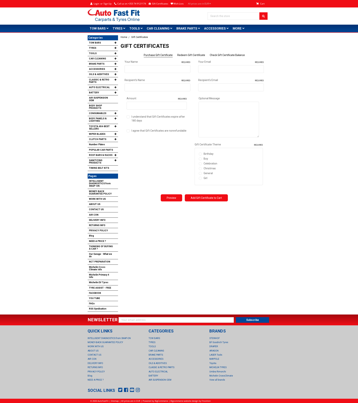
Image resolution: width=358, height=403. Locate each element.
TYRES (118, 28)
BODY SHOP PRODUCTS (95, 106)
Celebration (210, 163)
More (237, 28)
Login (96, 3)
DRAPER (213, 346)
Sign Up (107, 3)
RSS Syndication (97, 308)
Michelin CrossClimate (221, 375)
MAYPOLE (214, 359)
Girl (205, 178)
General (208, 173)
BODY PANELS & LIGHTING (98, 119)
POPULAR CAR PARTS (101, 150)
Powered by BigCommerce (155, 400)
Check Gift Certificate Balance (227, 55)
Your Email (231, 61)
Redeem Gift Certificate (191, 55)
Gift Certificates (160, 3)
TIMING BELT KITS (99, 168)
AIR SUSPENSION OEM (98, 99)
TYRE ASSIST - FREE (100, 288)
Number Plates (97, 144)
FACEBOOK (95, 293)
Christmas (210, 168)
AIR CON (93, 215)
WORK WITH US (97, 199)
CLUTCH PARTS (97, 139)
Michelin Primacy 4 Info (99, 275)
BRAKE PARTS (187, 28)
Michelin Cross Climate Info (97, 268)
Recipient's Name (157, 80)
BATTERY (94, 92)
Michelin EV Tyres (98, 282)
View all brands (217, 380)
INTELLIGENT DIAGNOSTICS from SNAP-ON (100, 183)
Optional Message (209, 98)
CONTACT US (96, 209)
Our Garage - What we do (100, 255)
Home (124, 37)
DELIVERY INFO (97, 220)
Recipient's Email (231, 80)
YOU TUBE (94, 298)
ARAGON (214, 350)
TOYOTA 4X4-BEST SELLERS (99, 127)
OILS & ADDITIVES (99, 74)
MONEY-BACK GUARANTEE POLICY (100, 192)
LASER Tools (215, 355)
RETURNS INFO (97, 225)
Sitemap (115, 400)
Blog (91, 235)
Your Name (157, 61)
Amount (157, 98)
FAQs (92, 303)
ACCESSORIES (215, 28)
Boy (206, 158)
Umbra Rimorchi (217, 371)
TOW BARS (98, 28)
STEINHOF (214, 338)
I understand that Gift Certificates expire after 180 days (158, 118)
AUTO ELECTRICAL (99, 87)
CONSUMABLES (97, 113)
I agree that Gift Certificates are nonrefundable (158, 130)
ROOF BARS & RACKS (100, 155)
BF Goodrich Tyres (218, 342)
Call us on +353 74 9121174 (131, 3)
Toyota (212, 363)
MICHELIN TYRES (218, 367)
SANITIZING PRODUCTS (95, 161)
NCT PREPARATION (99, 261)
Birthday (208, 153)
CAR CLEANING (158, 28)
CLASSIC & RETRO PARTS (99, 80)
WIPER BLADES (97, 134)
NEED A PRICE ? (97, 241)
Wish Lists (178, 3)
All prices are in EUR (198, 3)
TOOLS (135, 28)
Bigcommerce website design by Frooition (190, 400)
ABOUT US (94, 204)
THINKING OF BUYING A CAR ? (101, 247)
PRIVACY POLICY (98, 230)
